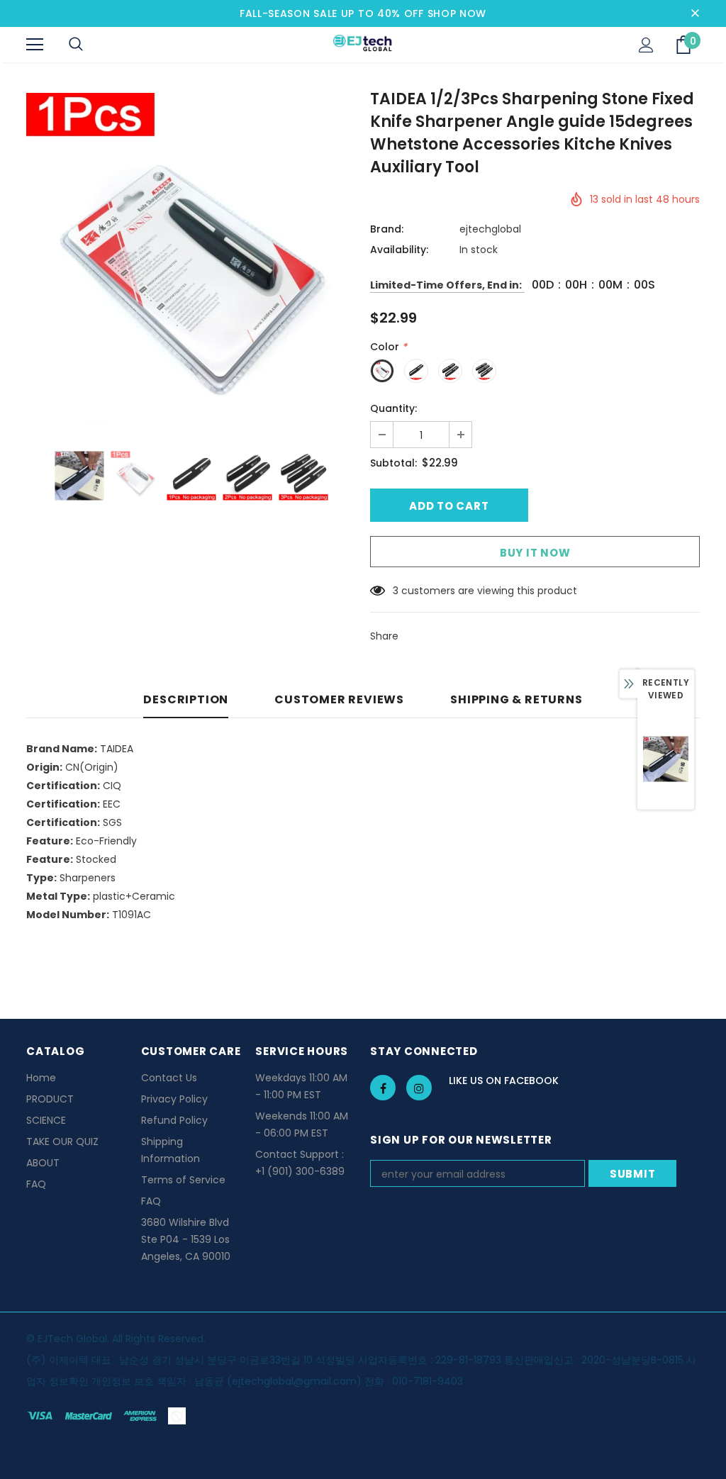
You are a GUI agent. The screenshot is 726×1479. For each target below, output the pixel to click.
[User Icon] (646, 45)
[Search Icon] (76, 45)
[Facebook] (383, 1087)
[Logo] (362, 44)
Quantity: (393, 408)
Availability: (399, 249)
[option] (191, 258)
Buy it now (535, 552)
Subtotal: (393, 463)
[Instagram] (419, 1087)
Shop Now (457, 13)
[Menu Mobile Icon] (34, 44)
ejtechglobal (490, 229)
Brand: (386, 229)
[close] (695, 13)
